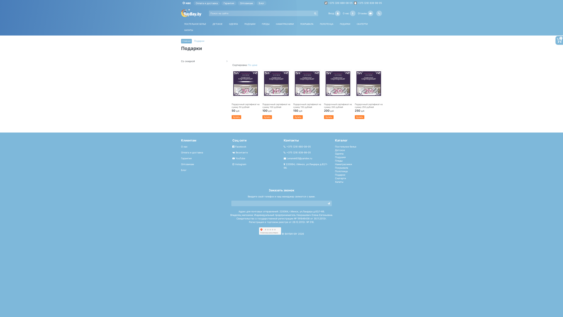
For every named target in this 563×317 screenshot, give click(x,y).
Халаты (188, 30)
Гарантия (229, 3)
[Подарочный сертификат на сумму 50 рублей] (246, 83)
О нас (346, 13)
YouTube (240, 158)
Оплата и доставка (207, 3)
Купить (236, 117)
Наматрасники (343, 164)
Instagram (240, 164)
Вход (331, 13)
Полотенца (326, 24)
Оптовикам (246, 3)
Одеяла (233, 24)
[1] (329, 203)
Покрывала (341, 167)
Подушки (249, 24)
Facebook (240, 146)
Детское (218, 24)
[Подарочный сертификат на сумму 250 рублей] (369, 83)
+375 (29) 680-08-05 (340, 2)
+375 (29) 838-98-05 (370, 2)
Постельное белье (195, 24)
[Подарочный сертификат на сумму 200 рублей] (338, 83)
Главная (186, 41)
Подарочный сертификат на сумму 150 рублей (307, 105)
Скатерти (340, 178)
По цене (252, 65)
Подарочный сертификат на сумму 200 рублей (338, 105)
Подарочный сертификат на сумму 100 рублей (276, 105)
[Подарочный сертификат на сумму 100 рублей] (276, 83)
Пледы (339, 160)
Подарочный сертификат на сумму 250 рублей (369, 105)
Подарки (340, 174)
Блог (261, 3)
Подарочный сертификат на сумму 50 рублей (246, 105)
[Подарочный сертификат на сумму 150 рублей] (307, 83)
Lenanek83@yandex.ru (299, 158)
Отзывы (362, 13)
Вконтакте (242, 152)
